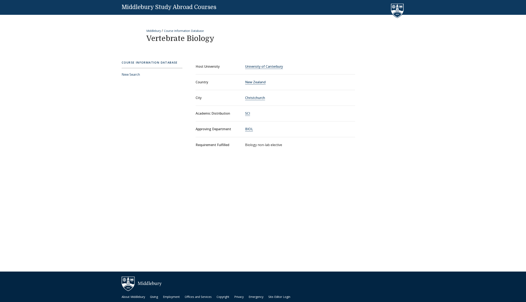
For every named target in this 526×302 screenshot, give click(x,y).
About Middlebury (133, 297)
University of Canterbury (264, 66)
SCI (247, 113)
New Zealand (255, 82)
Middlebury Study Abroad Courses (169, 7)
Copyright (223, 297)
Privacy (239, 297)
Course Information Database (184, 31)
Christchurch (255, 97)
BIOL (249, 129)
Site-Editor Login (279, 297)
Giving (154, 297)
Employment (171, 297)
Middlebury (153, 31)
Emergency (256, 297)
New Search (131, 74)
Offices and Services (198, 297)
